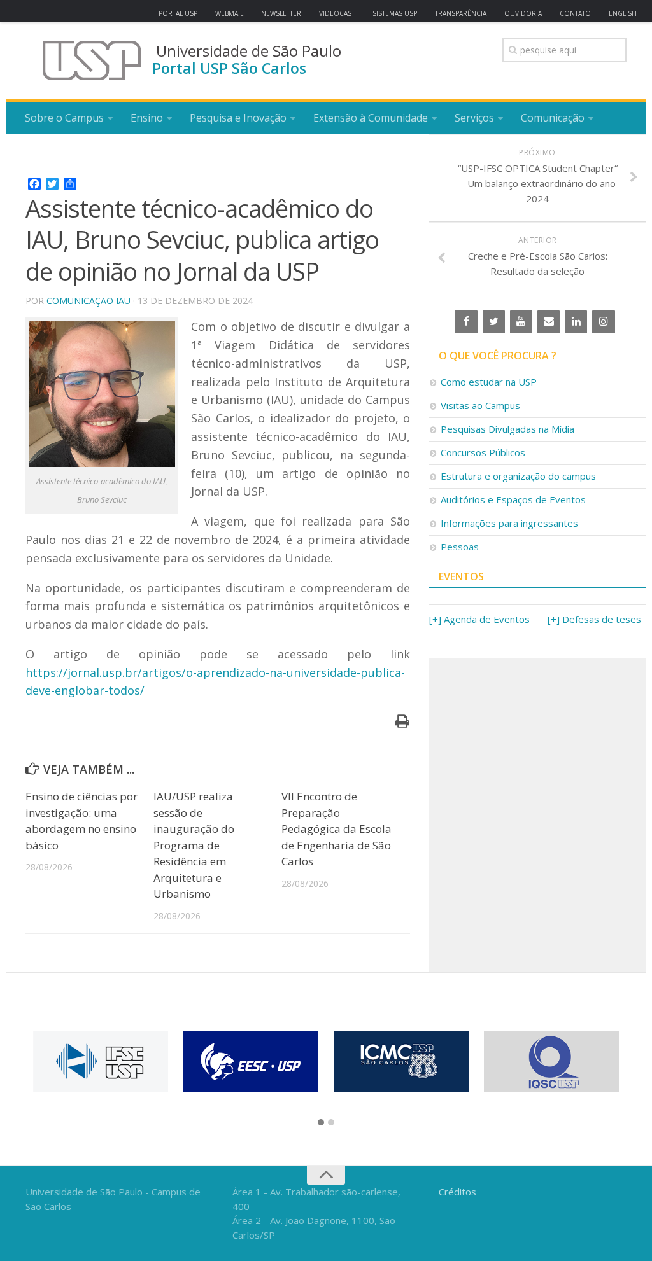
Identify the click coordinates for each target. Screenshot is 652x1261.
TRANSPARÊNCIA (460, 13)
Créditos (457, 1191)
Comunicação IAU (88, 301)
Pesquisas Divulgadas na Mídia (507, 428)
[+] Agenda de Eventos (479, 619)
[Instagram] (603, 321)
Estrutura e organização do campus (518, 476)
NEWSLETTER (281, 13)
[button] (321, 1123)
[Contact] (548, 321)
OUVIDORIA (523, 13)
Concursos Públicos (483, 452)
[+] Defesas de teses (594, 619)
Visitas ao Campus (480, 405)
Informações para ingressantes (509, 523)
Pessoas (460, 546)
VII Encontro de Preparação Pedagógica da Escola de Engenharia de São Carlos (336, 828)
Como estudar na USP (489, 381)
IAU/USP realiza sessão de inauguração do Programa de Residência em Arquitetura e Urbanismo (193, 845)
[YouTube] (521, 321)
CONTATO (575, 13)
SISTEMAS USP (394, 13)
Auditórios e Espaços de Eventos (513, 499)
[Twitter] (494, 321)
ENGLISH (623, 13)
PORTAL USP (178, 13)
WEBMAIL (229, 13)
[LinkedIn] (576, 321)
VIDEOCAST (337, 13)
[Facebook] (466, 321)
